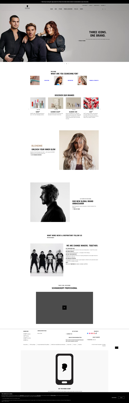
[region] (64, 397)
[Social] (88, 333)
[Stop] (64, 63)
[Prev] (28, 109)
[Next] (100, 109)
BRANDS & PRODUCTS (94, 80)
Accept (121, 397)
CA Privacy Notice (53, 395)
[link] (95, 339)
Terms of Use (22, 395)
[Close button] (116, 348)
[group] (64, 34)
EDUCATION (46, 80)
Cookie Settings (114, 397)
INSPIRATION (70, 80)
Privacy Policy (39, 395)
